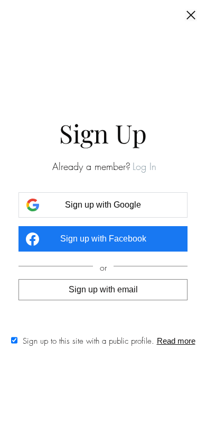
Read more (176, 340)
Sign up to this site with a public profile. (88, 341)
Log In (144, 166)
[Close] (191, 15)
